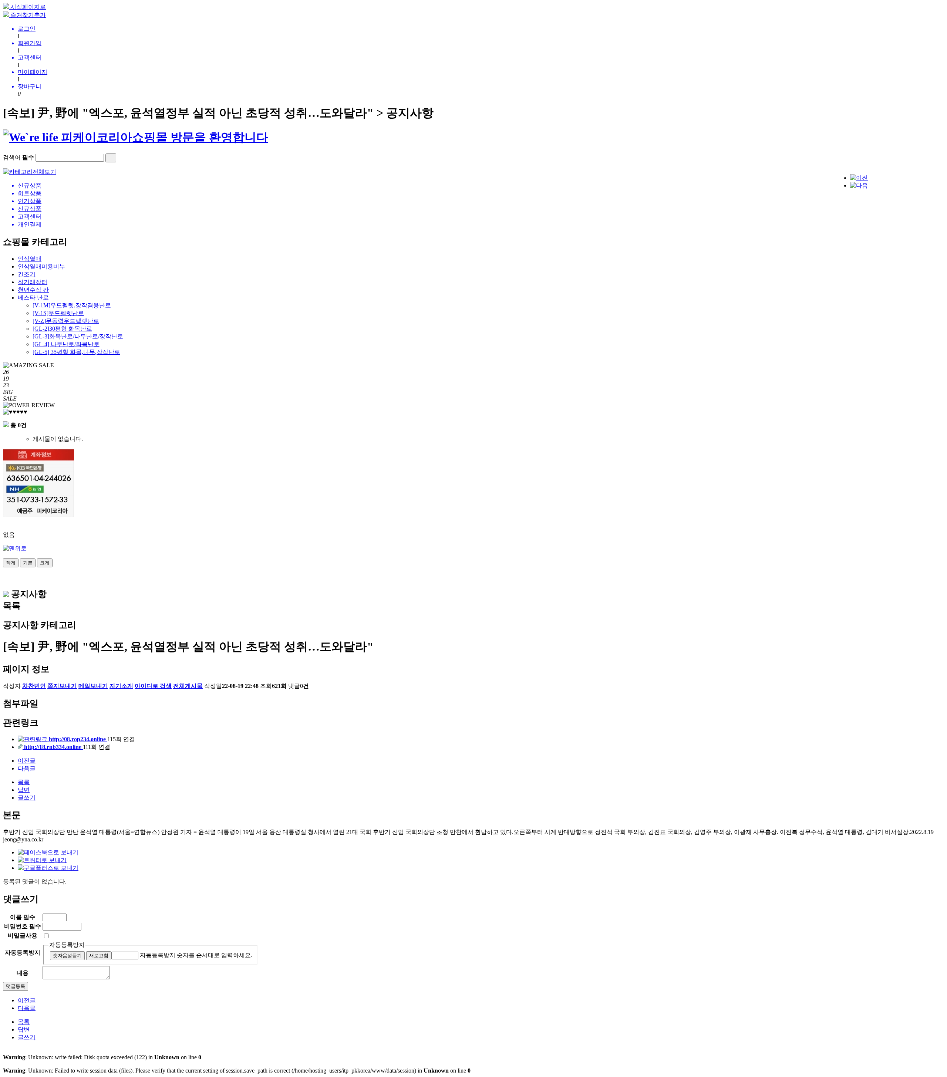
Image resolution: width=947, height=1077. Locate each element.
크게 (45, 562)
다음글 (27, 768)
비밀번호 (22, 926)
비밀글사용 (22, 935)
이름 (22, 917)
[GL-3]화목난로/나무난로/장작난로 (78, 336)
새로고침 (98, 955)
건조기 (27, 274)
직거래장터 (32, 282)
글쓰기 (27, 797)
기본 (28, 562)
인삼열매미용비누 (41, 266)
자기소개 (121, 686)
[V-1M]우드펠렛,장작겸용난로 (72, 305)
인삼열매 (29, 259)
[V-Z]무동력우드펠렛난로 (66, 321)
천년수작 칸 (33, 290)
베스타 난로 (33, 297)
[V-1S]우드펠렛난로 (58, 313)
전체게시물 (188, 686)
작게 (11, 562)
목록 (24, 782)
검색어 (18, 157)
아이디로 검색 (153, 686)
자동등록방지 (67, 945)
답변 (24, 790)
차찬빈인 (34, 686)
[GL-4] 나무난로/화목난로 (66, 344)
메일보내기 (93, 686)
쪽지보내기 (62, 686)
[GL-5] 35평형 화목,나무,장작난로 (76, 352)
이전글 (27, 760)
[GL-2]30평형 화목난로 (62, 328)
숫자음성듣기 (67, 955)
